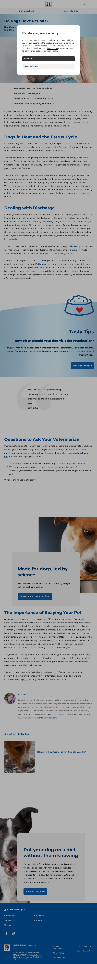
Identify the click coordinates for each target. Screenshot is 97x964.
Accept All (28, 59)
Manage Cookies (30, 66)
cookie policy (52, 51)
